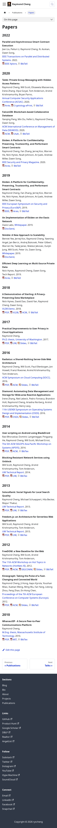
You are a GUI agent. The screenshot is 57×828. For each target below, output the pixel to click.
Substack (7, 757)
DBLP (5, 732)
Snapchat (7, 808)
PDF (6, 312)
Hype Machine (9, 775)
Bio (4, 689)
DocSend (9, 228)
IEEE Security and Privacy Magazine (20, 162)
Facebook (7, 804)
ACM (7, 133)
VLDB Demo (8, 308)
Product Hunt (9, 723)
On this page (10, 19)
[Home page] (4, 13)
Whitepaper (20, 224)
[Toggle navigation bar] (4, 4)
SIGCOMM (27, 569)
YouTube (6, 770)
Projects (6, 698)
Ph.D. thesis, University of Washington (22, 339)
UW (14, 343)
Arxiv (7, 105)
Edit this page (13, 649)
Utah (16, 133)
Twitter (6, 761)
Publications (8, 703)
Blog (4, 685)
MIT (14, 639)
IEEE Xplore (10, 63)
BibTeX (24, 63)
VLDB (15, 312)
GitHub (6, 719)
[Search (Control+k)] (52, 4)
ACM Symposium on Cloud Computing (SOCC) (26, 377)
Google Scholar (10, 728)
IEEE (6, 211)
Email (5, 795)
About (5, 694)
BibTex (24, 451)
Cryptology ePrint (22, 105)
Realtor (6, 736)
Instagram (7, 766)
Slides (23, 343)
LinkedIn (6, 800)
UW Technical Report (13, 472)
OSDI (15, 416)
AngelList (7, 741)
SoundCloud (8, 779)
